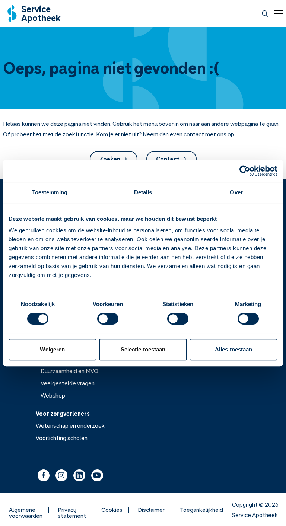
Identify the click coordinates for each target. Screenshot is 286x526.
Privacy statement (72, 510)
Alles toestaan (233, 349)
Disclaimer (151, 510)
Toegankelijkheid (201, 510)
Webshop (53, 395)
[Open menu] (277, 13)
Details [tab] (143, 192)
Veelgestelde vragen (68, 383)
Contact (167, 159)
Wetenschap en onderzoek (70, 425)
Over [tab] (236, 192)
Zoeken (109, 159)
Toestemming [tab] (49, 192)
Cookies (112, 510)
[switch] (107, 319)
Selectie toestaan (143, 349)
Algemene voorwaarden (25, 510)
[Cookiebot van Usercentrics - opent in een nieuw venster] (244, 170)
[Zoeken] (265, 13)
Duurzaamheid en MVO (69, 371)
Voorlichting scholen (62, 438)
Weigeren (52, 349)
